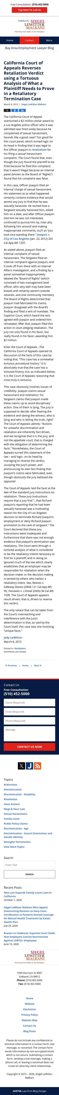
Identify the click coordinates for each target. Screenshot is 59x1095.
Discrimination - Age (16, 828)
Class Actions (12, 804)
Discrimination (13, 789)
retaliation (39, 149)
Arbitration (10, 784)
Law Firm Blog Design (29, 1091)
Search (29, 874)
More (49, 40)
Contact (29, 40)
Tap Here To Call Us (29, 10)
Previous (11, 665)
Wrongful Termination (17, 842)
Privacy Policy (29, 1014)
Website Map (29, 1020)
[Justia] (29, 766)
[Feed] (37, 766)
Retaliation (20, 648)
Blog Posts (29, 1031)
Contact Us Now (29, 747)
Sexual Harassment (15, 814)
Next (37, 665)
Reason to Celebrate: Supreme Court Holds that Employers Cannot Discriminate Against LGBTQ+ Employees (29, 936)
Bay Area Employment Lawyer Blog (30, 26)
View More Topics (14, 846)
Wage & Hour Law (14, 809)
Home (9, 40)
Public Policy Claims (16, 823)
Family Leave (12, 818)
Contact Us (29, 1025)
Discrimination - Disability (19, 794)
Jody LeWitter (13, 637)
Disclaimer (29, 1009)
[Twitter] (21, 766)
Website (29, 1003)
